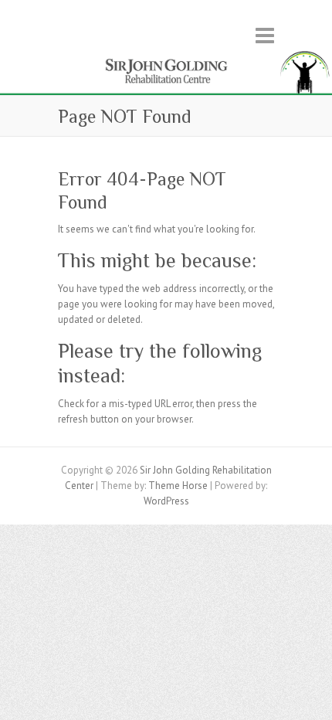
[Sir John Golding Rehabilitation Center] (166, 54)
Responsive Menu (265, 35)
